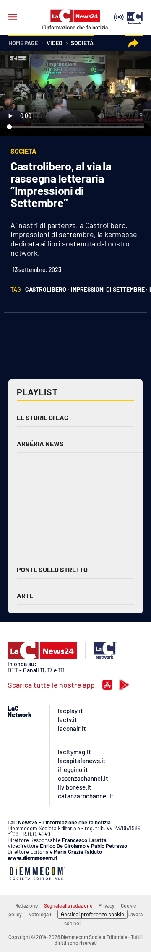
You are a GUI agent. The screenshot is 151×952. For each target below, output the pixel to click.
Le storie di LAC (42, 417)
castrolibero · (47, 289)
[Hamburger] (12, 17)
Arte (25, 595)
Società (82, 43)
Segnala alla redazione (68, 905)
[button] (134, 43)
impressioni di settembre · (109, 289)
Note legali (39, 914)
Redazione (26, 905)
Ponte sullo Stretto (52, 569)
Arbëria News (40, 443)
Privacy (107, 905)
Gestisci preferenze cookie (92, 914)
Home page (23, 43)
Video (54, 43)
